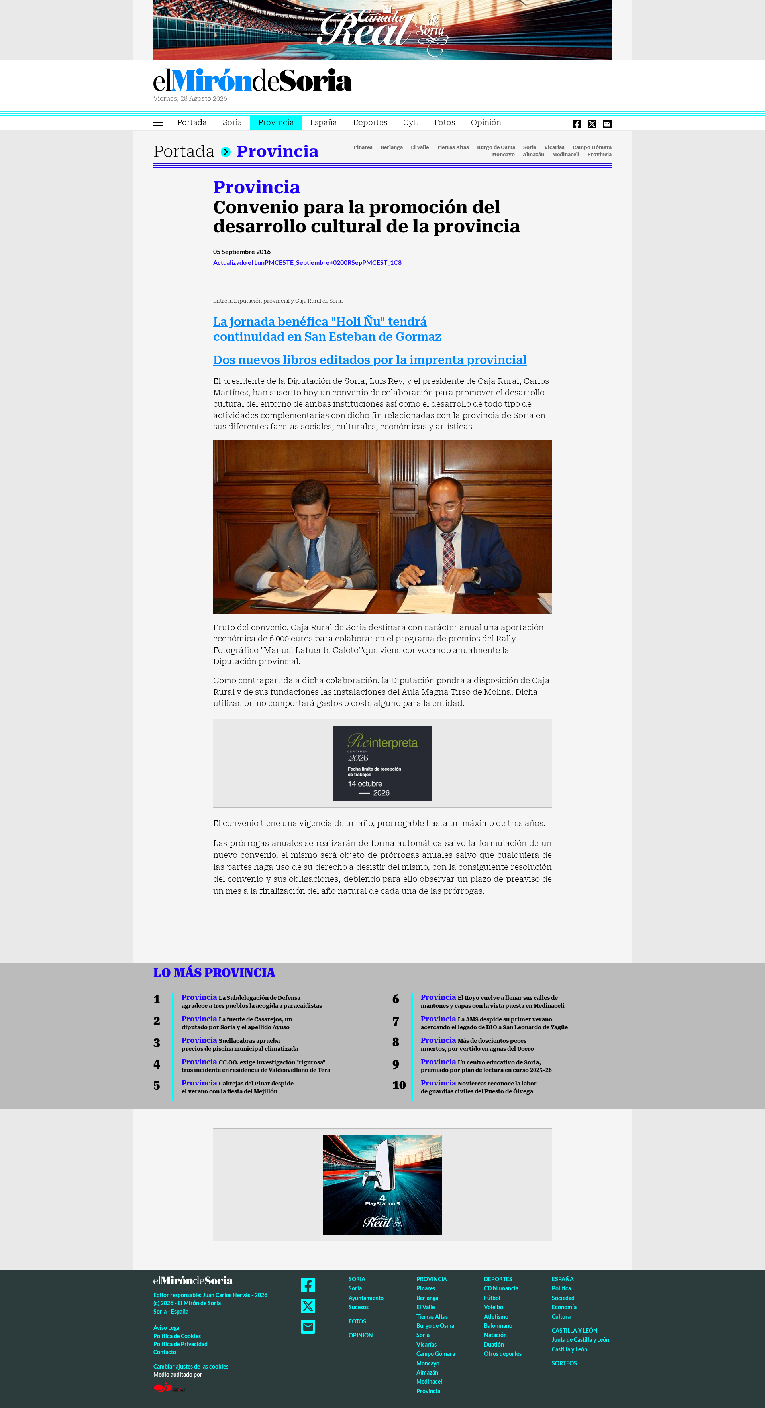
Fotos (444, 122)
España (323, 122)
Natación (495, 1334)
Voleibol (494, 1307)
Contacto (164, 1352)
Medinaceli (565, 154)
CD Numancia (501, 1288)
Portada (192, 122)
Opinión (486, 122)
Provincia (276, 122)
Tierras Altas (453, 147)
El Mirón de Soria (253, 81)
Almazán (533, 154)
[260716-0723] (382, 1184)
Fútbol (492, 1297)
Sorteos (564, 1363)
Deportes (370, 122)
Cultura (561, 1316)
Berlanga (392, 147)
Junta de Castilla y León (580, 1339)
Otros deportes (503, 1353)
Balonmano (498, 1325)
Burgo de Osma (496, 147)
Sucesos (359, 1307)
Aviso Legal (167, 1327)
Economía (564, 1307)
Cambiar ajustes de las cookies (190, 1366)
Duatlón (494, 1344)
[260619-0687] (382, 762)
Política (561, 1288)
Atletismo (496, 1316)
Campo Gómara (592, 147)
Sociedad (563, 1297)
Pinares (363, 147)
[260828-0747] (382, 29)
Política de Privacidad (180, 1344)
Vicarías (554, 147)
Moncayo (503, 154)
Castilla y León (575, 1330)
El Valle (420, 147)
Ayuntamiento (366, 1297)
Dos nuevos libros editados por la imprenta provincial (370, 360)
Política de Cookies (177, 1336)
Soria (232, 122)
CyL (410, 122)
